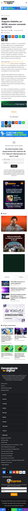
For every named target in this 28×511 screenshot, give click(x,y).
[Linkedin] (9, 36)
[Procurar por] (26, 3)
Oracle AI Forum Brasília (6, 455)
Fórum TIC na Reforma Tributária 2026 (10, 449)
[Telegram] (23, 36)
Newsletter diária (5, 390)
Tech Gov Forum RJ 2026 (7, 453)
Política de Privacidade (6, 388)
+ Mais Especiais (5, 464)
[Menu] (2, 3)
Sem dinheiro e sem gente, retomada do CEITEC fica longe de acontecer (20, 355)
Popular (21, 277)
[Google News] (14, 116)
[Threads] (20, 472)
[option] (14, 224)
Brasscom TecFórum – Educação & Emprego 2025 (12, 460)
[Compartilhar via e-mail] (2, 39)
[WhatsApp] (20, 36)
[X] (6, 36)
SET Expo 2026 (4, 440)
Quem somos (4, 383)
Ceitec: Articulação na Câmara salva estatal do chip (7, 355)
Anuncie (3, 385)
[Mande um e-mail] (11, 30)
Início (3, 15)
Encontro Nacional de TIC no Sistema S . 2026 (12, 444)
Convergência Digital (7, 30)
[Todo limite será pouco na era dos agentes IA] (5, 283)
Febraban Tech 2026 (6, 438)
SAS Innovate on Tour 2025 (7, 458)
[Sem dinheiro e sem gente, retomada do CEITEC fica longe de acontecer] (21, 348)
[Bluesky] (23, 472)
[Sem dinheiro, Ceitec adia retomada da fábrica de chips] (21, 331)
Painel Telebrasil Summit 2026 (8, 446)
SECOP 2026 (4, 442)
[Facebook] (2, 36)
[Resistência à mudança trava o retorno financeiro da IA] (5, 290)
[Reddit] (13, 36)
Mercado (8, 15)
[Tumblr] (13, 122)
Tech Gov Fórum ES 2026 (7, 451)
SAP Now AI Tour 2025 (6, 462)
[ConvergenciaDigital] (9, 2)
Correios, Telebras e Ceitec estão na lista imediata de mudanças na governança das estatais (6, 338)
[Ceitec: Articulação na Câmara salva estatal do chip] (7, 348)
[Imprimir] (6, 39)
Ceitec (14, 112)
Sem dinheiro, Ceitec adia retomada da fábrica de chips (21, 337)
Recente (7, 277)
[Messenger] (16, 36)
